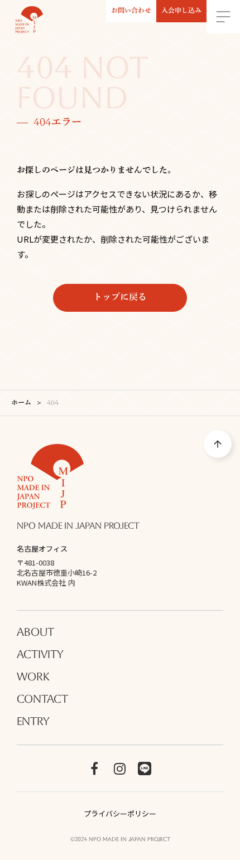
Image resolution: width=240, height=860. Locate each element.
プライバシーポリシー (120, 814)
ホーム (21, 403)
